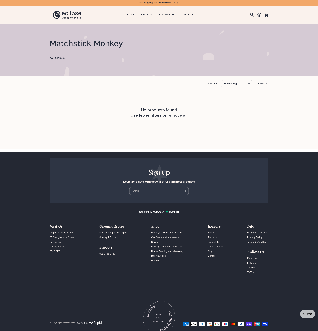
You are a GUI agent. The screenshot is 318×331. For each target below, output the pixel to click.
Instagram (252, 263)
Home (130, 14)
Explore (164, 14)
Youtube (251, 267)
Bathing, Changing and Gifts (166, 246)
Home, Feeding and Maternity (167, 251)
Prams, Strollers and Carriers (166, 232)
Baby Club (213, 242)
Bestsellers (157, 260)
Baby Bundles (158, 256)
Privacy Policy (254, 237)
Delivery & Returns (257, 232)
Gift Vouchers (215, 246)
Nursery (155, 242)
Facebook (252, 258)
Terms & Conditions (257, 242)
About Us (212, 237)
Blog (210, 251)
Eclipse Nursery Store (65, 323)
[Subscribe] (185, 191)
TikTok (250, 272)
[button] (252, 14)
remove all (177, 115)
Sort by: (212, 83)
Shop (144, 14)
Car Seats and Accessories (166, 237)
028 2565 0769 (107, 253)
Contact (187, 14)
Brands (211, 232)
